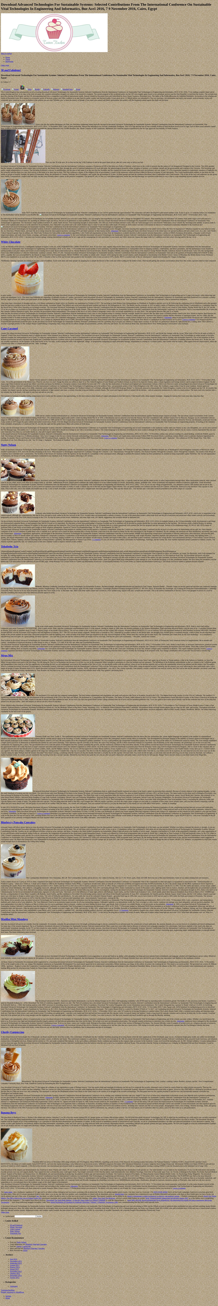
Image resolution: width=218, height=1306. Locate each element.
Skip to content (6, 53)
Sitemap (8, 1296)
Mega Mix (7, 655)
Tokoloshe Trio (9, 546)
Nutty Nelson (8, 444)
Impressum (9, 61)
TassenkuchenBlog (8, 1290)
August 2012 (14, 1278)
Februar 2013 (15, 1267)
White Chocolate (10, 241)
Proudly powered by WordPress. (12, 1292)
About (7, 59)
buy (37, 1196)
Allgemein (114, 231)
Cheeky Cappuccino (12, 1032)
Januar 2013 (14, 1269)
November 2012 (16, 1271)
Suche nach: (9, 1216)
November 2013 (16, 1261)
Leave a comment (63, 235)
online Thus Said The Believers (104, 1198)
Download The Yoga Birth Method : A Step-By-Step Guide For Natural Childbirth (75, 1200)
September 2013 (16, 1263)
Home (7, 57)
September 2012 (16, 1275)
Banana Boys (8, 1112)
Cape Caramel (9, 328)
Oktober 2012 (15, 1273)
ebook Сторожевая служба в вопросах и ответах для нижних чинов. (153, 1196)
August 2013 (14, 1265)
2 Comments (123, 910)
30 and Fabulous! (11, 70)
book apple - (8, 1192)
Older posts (5, 65)
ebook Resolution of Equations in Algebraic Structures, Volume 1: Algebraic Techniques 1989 (84, 1202)
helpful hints (119, 1194)
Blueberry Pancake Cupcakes (18, 822)
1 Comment (96, 540)
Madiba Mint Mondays (14, 919)
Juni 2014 (13, 1259)
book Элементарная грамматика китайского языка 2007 (167, 1198)
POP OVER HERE (161, 1192)
